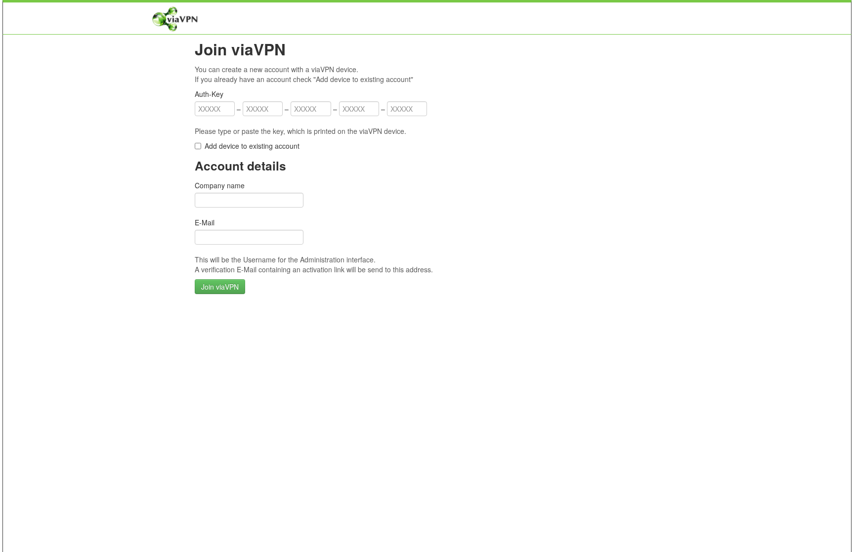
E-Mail (204, 222)
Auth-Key (209, 94)
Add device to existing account (252, 146)
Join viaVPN (220, 287)
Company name (220, 185)
